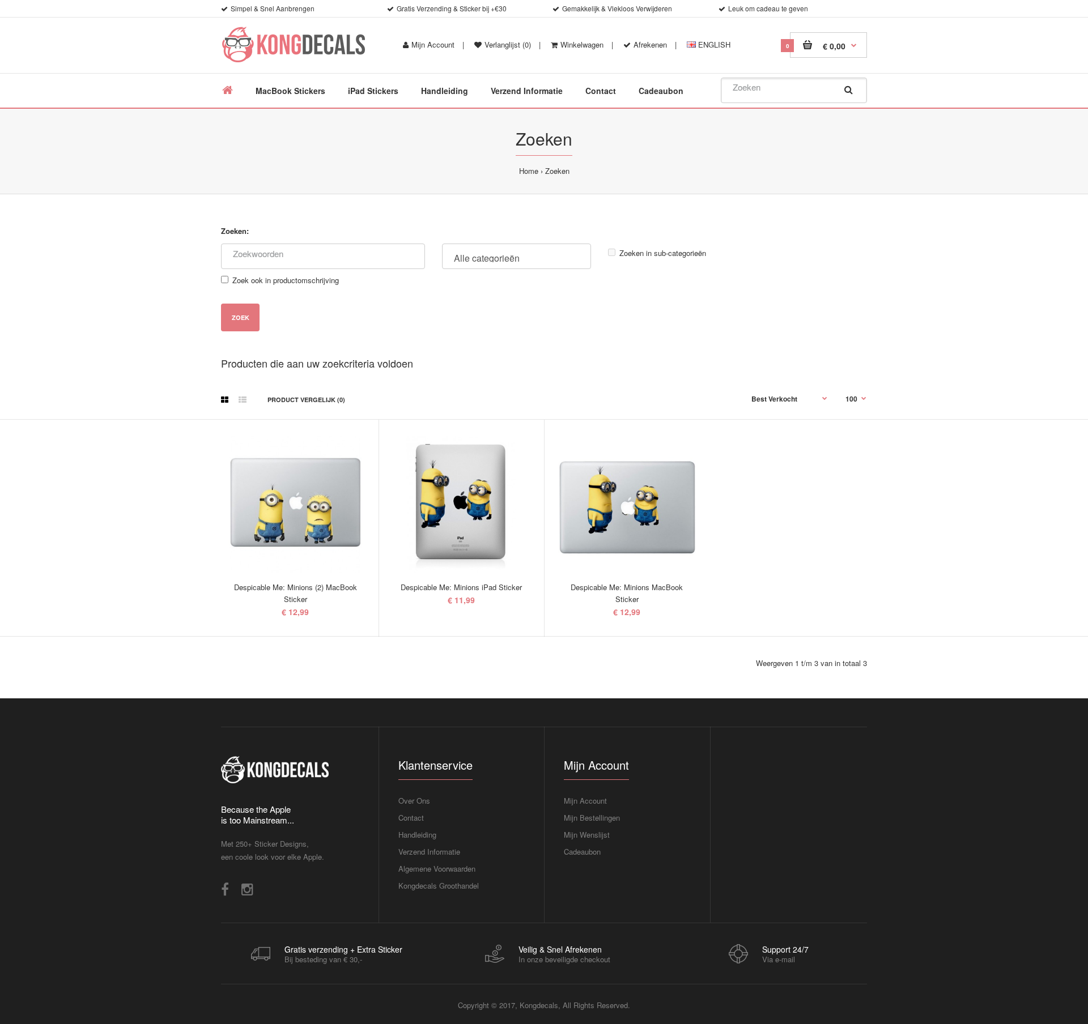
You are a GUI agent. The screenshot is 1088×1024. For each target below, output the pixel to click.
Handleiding (417, 834)
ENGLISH (713, 44)
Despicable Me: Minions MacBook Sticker (627, 593)
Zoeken (557, 170)
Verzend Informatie (429, 851)
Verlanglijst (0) (507, 44)
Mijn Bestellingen (592, 817)
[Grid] (224, 399)
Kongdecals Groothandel (438, 885)
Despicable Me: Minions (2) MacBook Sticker (295, 593)
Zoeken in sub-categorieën (662, 253)
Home (528, 170)
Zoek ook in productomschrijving (285, 280)
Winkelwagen (582, 44)
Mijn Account (432, 44)
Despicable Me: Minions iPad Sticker (461, 587)
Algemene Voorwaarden (436, 868)
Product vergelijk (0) (306, 399)
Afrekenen (650, 44)
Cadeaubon (582, 851)
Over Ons (414, 800)
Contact (411, 817)
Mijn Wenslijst (587, 834)
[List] (242, 399)
